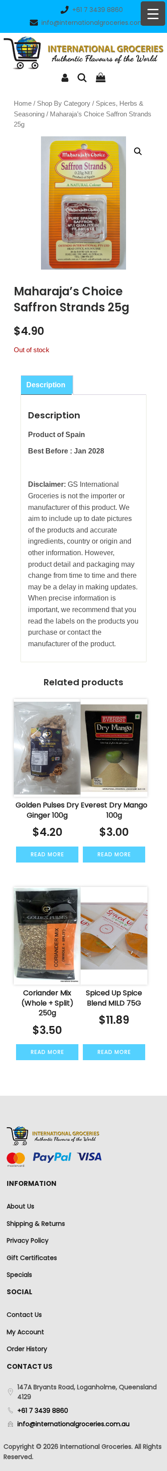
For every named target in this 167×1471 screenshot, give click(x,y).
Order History (27, 1348)
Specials (19, 1274)
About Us (20, 1206)
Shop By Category (63, 103)
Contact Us (24, 1314)
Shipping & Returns (36, 1223)
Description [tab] (45, 385)
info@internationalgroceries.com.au (97, 22)
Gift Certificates (32, 1257)
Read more (47, 854)
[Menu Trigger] (153, 13)
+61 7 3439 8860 (97, 9)
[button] (138, 151)
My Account (25, 1332)
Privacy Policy (28, 1240)
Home (23, 103)
